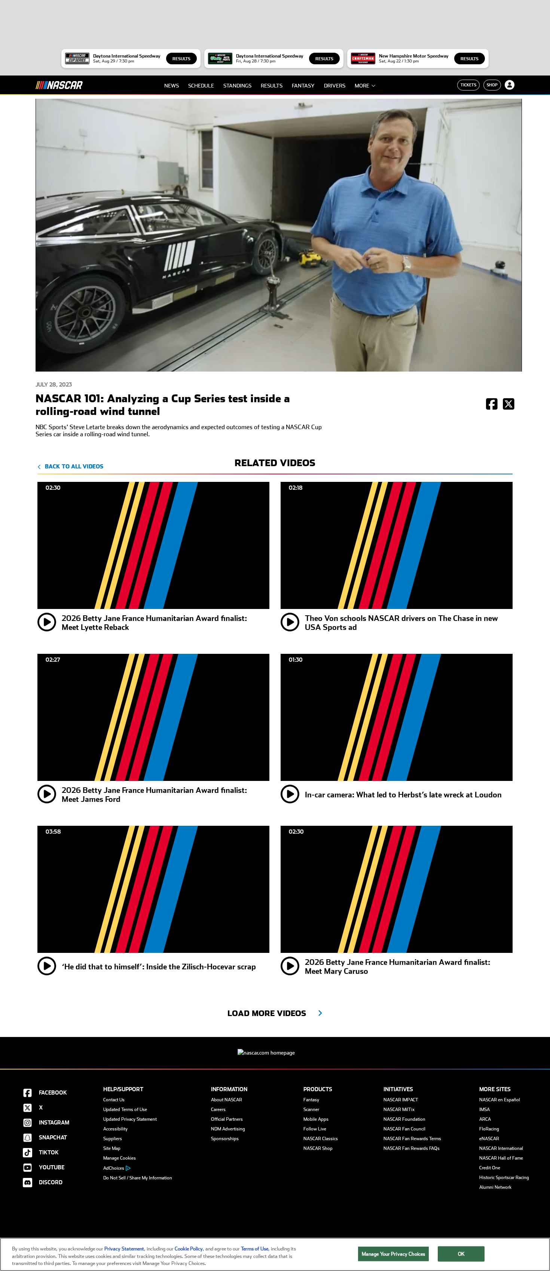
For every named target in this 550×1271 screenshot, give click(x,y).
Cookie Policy (189, 1249)
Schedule (201, 85)
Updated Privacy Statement (130, 1119)
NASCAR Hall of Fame (501, 1158)
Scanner (311, 1109)
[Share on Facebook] (492, 404)
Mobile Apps (316, 1119)
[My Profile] (509, 84)
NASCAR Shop (318, 1148)
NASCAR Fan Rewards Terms (412, 1138)
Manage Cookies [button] (119, 1158)
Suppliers (112, 1138)
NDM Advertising (228, 1129)
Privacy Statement (124, 1249)
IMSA (484, 1109)
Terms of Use (254, 1249)
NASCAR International (501, 1148)
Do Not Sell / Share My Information (137, 1178)
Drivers (334, 85)
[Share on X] (508, 404)
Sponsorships (225, 1138)
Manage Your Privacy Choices (393, 1253)
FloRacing (489, 1129)
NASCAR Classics (320, 1138)
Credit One (489, 1167)
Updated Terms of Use (125, 1109)
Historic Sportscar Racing (504, 1177)
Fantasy (303, 85)
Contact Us (114, 1099)
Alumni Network (495, 1187)
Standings (237, 85)
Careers (218, 1109)
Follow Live (314, 1129)
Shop (492, 85)
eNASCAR (489, 1138)
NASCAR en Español (499, 1099)
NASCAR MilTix (399, 1109)
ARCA (485, 1119)
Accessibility (115, 1129)
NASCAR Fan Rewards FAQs (412, 1148)
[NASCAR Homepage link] (275, 1047)
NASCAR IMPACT (401, 1099)
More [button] (362, 86)
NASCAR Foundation (404, 1119)
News (171, 85)
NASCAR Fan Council (404, 1129)
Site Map (111, 1148)
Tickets (468, 85)
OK (461, 1253)
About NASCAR (226, 1099)
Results (181, 58)
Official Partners (227, 1119)
